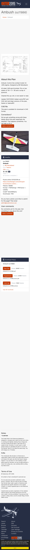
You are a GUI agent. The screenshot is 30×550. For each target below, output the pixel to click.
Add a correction (7, 126)
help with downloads (8, 289)
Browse (3, 525)
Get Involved (15, 527)
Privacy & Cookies (17, 531)
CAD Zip (6, 283)
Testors (8, 167)
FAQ (12, 523)
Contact (13, 533)
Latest (3, 523)
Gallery (3, 527)
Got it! (15, 548)
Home (4, 17)
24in (4, 169)
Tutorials (4, 529)
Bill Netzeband (9, 165)
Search (3, 521)
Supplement (8, 276)
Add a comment (7, 213)
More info (3, 545)
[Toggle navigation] (26, 4)
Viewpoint (4, 535)
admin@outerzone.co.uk (8, 203)
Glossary (14, 525)
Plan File (6, 268)
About (13, 521)
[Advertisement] (15, 35)
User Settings (15, 529)
